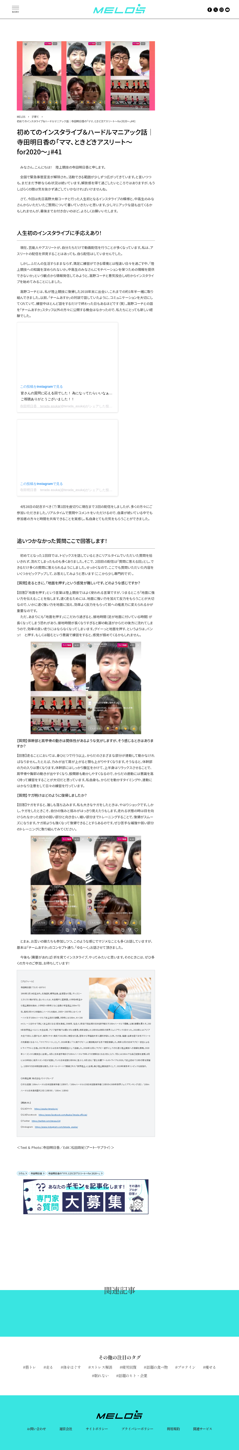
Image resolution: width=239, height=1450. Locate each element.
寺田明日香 (36, 1173)
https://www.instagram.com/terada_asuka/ (56, 1126)
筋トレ (30, 1367)
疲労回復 (129, 1367)
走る (49, 1367)
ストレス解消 (101, 1367)
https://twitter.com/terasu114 (46, 1120)
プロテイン (186, 1367)
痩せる (210, 1367)
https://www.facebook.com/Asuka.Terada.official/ (63, 1114)
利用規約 (173, 1428)
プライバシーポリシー (137, 1428)
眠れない (101, 1375)
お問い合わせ (36, 1428)
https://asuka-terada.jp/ (46, 1108)
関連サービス (202, 1428)
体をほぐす (72, 1367)
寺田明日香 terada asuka (40, 406)
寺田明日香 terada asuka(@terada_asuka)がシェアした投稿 (66, 490)
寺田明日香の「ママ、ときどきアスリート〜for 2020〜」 (74, 1173)
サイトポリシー (97, 1428)
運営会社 (65, 1428)
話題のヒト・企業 (133, 1375)
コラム (21, 1173)
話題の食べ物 (157, 1367)
